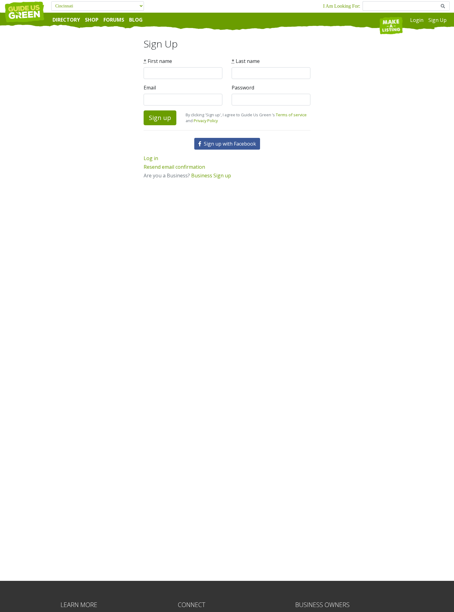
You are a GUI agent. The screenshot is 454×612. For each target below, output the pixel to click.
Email (150, 87)
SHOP (92, 19)
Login (416, 20)
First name (158, 61)
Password (243, 87)
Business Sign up (211, 175)
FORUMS (113, 19)
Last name (246, 61)
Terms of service (291, 115)
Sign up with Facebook (229, 143)
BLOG (136, 19)
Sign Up (437, 20)
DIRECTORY (66, 19)
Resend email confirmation (174, 166)
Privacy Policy (206, 120)
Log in (151, 158)
